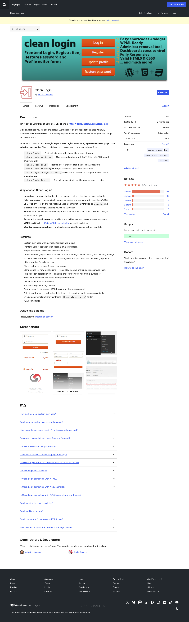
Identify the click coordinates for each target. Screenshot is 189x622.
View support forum (133, 242)
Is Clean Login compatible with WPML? (38, 479)
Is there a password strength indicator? (38, 446)
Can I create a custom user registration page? (41, 422)
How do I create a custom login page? (38, 414)
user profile (163, 161)
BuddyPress (153, 591)
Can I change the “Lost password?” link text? (41, 519)
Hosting (13, 587)
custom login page (155, 150)
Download (162, 92)
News (12, 583)
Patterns (48, 591)
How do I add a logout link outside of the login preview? (46, 527)
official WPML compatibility (56, 223)
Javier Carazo (80, 552)
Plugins (47, 587)
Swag (116, 591)
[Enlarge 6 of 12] (80, 376)
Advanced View (131, 168)
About (12, 579)
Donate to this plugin (134, 268)
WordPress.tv (85, 591)
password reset (151, 155)
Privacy (13, 591)
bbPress (151, 587)
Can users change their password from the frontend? (45, 438)
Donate (117, 587)
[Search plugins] (37, 29)
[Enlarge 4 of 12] (80, 335)
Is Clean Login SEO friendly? (33, 470)
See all (166, 214)
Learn (81, 579)
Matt (150, 583)
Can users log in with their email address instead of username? (49, 462)
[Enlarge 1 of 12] (47, 335)
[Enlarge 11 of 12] (113, 382)
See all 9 (165, 144)
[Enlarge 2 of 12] (47, 368)
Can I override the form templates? (36, 503)
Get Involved (118, 579)
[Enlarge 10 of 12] (113, 370)
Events (116, 583)
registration (163, 155)
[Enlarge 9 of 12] (113, 360)
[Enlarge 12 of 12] (113, 395)
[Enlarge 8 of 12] (113, 335)
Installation (54, 106)
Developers (84, 587)
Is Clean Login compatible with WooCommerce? (42, 487)
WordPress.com (155, 579)
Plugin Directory (17, 13)
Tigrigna (38, 606)
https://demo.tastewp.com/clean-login (88, 124)
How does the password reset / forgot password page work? (49, 430)
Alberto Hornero (45, 94)
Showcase (48, 579)
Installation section (44, 316)
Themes (47, 583)
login (166, 150)
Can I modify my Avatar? (31, 511)
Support (165, 106)
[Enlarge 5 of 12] (80, 355)
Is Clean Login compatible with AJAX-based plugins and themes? (50, 495)
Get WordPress (177, 4)
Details (26, 106)
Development (71, 106)
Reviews (39, 106)
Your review (129, 214)
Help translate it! (113, 20)
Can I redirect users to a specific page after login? (43, 454)
